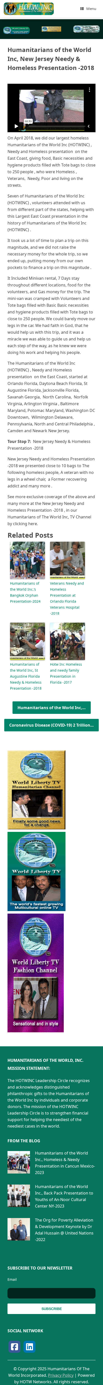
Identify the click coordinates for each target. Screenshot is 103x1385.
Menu (91, 8)
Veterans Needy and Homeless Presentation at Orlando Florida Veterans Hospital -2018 (67, 598)
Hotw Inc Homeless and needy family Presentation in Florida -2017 (66, 673)
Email (12, 1279)
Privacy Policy (61, 1375)
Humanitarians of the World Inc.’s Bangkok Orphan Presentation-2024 (25, 592)
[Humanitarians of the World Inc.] (29, 8)
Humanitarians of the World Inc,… (52, 707)
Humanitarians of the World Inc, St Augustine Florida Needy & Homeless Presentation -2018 (26, 676)
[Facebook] (14, 1347)
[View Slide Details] (16, 30)
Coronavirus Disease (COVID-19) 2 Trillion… (51, 725)
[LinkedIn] (30, 1347)
